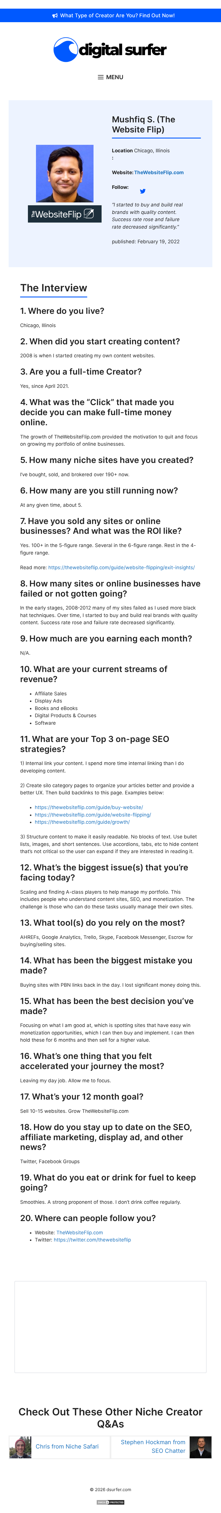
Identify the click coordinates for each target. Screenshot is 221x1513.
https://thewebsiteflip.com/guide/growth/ (82, 822)
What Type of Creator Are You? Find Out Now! (117, 15)
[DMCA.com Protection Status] (110, 1503)
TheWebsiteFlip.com (79, 1232)
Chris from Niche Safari (67, 1446)
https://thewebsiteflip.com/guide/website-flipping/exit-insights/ (121, 567)
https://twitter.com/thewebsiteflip (92, 1240)
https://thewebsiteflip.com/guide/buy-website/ (89, 807)
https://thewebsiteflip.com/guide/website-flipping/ (93, 815)
